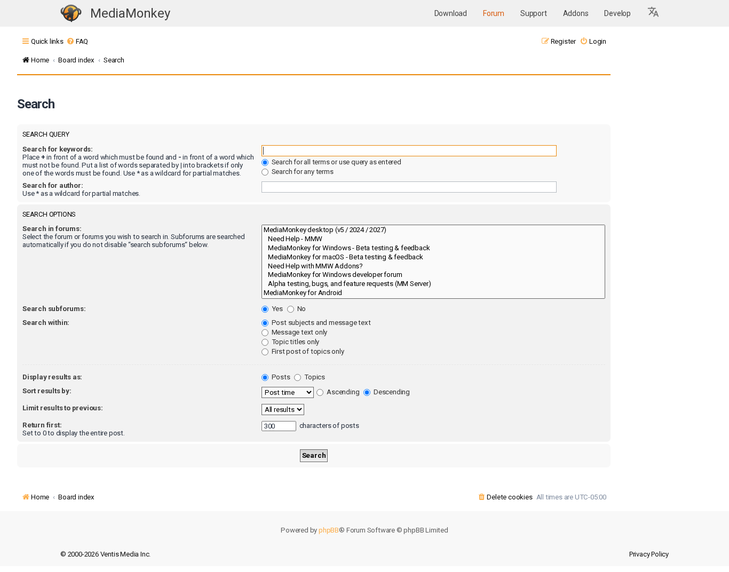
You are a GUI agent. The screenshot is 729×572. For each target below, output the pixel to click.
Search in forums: (52, 229)
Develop (617, 13)
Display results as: (52, 377)
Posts (280, 377)
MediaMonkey (130, 13)
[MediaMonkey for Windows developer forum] (433, 275)
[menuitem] (77, 41)
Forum (493, 13)
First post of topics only (307, 351)
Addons (576, 13)
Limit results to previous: (62, 408)
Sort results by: (47, 391)
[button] (653, 13)
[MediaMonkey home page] (71, 13)
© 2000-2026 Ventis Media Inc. (105, 554)
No (301, 309)
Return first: (41, 425)
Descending (391, 392)
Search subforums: (54, 309)
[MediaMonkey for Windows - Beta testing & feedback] (433, 248)
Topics (314, 377)
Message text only (298, 332)
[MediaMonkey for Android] (433, 293)
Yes (276, 309)
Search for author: (52, 185)
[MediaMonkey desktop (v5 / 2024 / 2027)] (433, 230)
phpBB (329, 530)
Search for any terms (302, 172)
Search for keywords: (57, 149)
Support (533, 13)
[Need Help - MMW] (433, 239)
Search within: (45, 323)
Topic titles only (294, 342)
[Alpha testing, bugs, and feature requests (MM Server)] (433, 284)
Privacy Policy (649, 554)
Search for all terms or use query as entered (335, 162)
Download (450, 13)
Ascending (342, 392)
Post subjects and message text (320, 323)
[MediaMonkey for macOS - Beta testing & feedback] (433, 257)
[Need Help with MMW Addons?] (433, 266)
